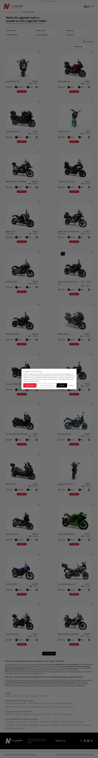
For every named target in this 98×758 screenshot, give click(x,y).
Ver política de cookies (33, 381)
